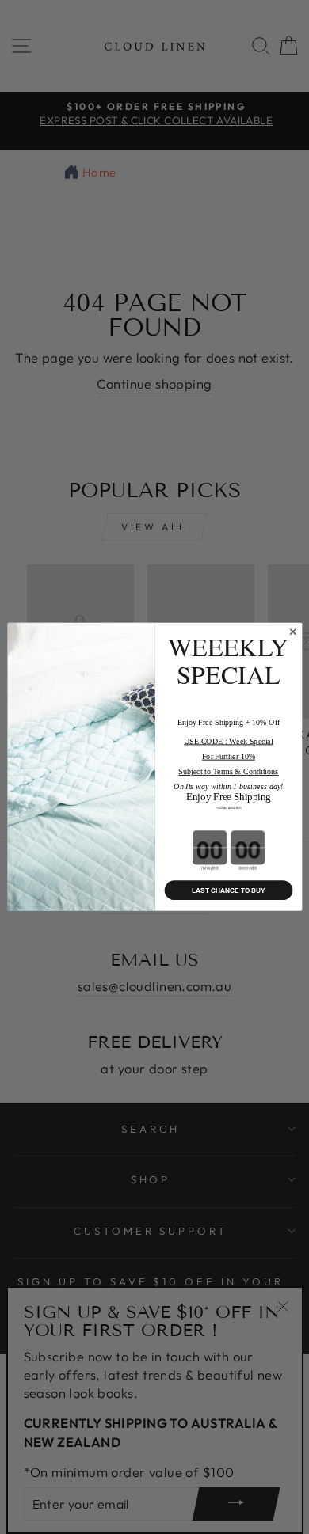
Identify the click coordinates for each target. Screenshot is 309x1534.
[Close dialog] (292, 631)
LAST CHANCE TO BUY (228, 890)
